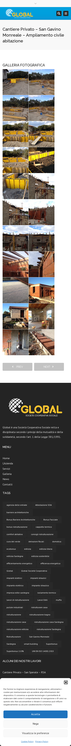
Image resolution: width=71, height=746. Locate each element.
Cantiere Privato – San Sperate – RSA (24, 672)
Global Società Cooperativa (34, 570)
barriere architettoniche (18, 512)
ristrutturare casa (39, 607)
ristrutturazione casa (16, 622)
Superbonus (51, 644)
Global (10, 570)
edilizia (27, 549)
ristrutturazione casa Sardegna (48, 622)
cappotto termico (44, 527)
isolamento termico (46, 592)
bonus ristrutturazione (17, 527)
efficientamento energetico (19, 563)
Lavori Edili (42, 600)
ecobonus (11, 549)
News (6, 479)
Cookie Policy (27, 741)
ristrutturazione (14, 614)
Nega (35, 723)
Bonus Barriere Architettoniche (21, 519)
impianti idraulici (38, 578)
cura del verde (13, 541)
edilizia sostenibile (40, 556)
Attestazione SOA (43, 505)
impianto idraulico (40, 585)
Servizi (6, 468)
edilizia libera (45, 549)
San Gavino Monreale (39, 636)
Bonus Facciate (50, 519)
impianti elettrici (14, 578)
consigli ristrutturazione (42, 534)
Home (6, 458)
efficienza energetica (50, 563)
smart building (31, 644)
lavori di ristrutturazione (18, 600)
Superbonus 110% (15, 651)
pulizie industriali (15, 607)
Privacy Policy (41, 741)
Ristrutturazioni (14, 636)
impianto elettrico (15, 585)
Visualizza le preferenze (35, 733)
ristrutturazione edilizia (17, 629)
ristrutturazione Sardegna (49, 629)
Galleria (7, 474)
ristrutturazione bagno (39, 614)
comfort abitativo (15, 534)
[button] (66, 682)
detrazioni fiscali (36, 541)
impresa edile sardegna (18, 592)
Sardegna (11, 644)
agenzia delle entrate (17, 505)
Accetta (35, 714)
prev (18, 366)
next (48, 366)
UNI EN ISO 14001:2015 (43, 651)
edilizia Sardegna (15, 556)
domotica (56, 541)
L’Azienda (8, 463)
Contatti (7, 484)
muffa (59, 600)
